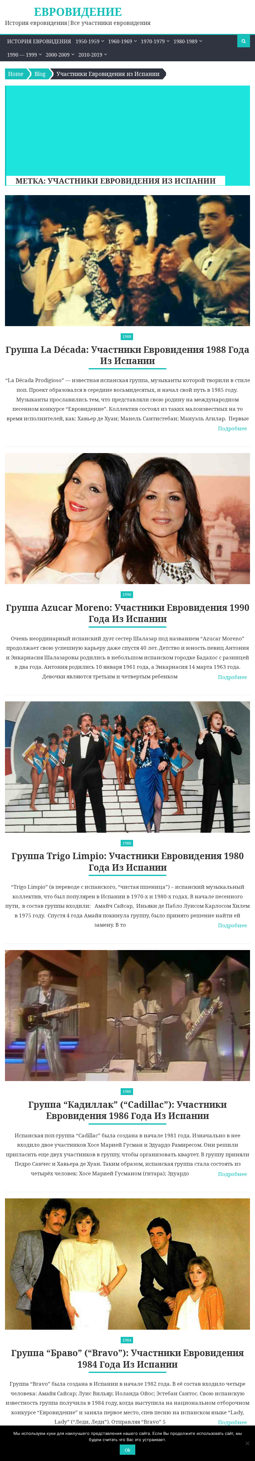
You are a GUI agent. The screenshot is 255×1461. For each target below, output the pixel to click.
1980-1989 (185, 41)
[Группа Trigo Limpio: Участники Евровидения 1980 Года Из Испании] (127, 766)
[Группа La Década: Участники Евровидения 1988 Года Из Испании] (127, 260)
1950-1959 (88, 41)
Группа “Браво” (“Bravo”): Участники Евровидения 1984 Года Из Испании (127, 1358)
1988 (127, 336)
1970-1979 (153, 41)
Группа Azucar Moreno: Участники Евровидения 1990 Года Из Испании (127, 613)
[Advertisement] (125, 129)
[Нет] (247, 1443)
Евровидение (78, 11)
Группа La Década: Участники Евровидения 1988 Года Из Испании (127, 355)
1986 (127, 1091)
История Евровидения (39, 41)
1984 (127, 1340)
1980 (127, 843)
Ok (127, 1450)
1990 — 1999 (22, 54)
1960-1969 (120, 41)
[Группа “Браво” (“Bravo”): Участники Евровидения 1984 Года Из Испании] (127, 1263)
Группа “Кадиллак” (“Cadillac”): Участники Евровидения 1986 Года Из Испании (127, 1110)
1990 (127, 594)
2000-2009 (58, 54)
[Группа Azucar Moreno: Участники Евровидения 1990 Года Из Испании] (127, 518)
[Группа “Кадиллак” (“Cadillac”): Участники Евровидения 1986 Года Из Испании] (127, 1015)
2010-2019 (90, 54)
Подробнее (232, 428)
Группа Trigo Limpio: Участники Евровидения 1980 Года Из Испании (128, 861)
